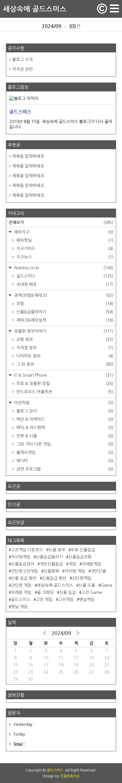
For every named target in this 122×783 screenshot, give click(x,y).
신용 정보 (57, 550)
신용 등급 (67, 592)
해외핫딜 (64, 240)
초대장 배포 (64, 284)
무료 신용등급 (83, 550)
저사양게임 (20, 557)
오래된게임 (91, 564)
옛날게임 (86, 599)
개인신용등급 (51, 564)
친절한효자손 (70, 776)
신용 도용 (86, 585)
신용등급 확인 (54, 578)
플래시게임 (64, 452)
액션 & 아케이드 (64, 419)
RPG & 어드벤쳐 (64, 428)
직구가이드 (64, 248)
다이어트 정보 (64, 356)
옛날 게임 (19, 607)
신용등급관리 (22, 564)
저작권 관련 (22, 69)
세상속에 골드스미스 (34, 9)
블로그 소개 (22, 59)
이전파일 (63, 403)
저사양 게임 (75, 571)
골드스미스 (64, 276)
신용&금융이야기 (64, 312)
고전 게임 (44, 599)
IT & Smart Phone (63, 375)
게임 (72, 564)
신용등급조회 (80, 557)
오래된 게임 (21, 592)
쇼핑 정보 (64, 339)
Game (107, 585)
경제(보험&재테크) (63, 295)
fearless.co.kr (63, 268)
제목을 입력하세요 (28, 156)
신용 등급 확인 (23, 578)
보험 (64, 304)
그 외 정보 (64, 364)
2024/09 (61, 633)
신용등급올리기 (49, 557)
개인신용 (98, 571)
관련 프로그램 (64, 469)
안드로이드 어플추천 (64, 392)
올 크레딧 (45, 592)
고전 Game (91, 592)
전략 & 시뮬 (64, 436)
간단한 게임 (21, 585)
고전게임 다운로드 (27, 550)
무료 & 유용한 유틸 (64, 383)
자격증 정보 (64, 348)
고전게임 (65, 599)
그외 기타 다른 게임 (64, 444)
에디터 (64, 461)
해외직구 (63, 232)
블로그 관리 (64, 411)
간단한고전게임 (24, 571)
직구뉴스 (64, 257)
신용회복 (51, 571)
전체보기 (61, 222)
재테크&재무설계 (64, 320)
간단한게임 (81, 578)
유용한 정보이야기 (63, 331)
